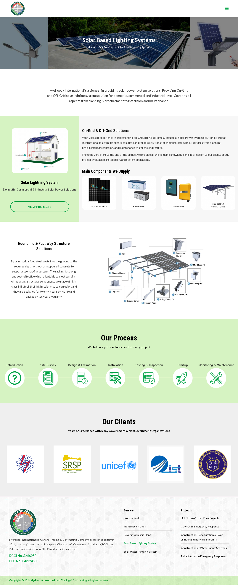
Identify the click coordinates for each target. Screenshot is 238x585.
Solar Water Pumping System (140, 551)
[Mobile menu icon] (227, 8)
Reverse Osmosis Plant (137, 534)
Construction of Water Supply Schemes (204, 547)
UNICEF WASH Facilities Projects (200, 518)
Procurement (131, 518)
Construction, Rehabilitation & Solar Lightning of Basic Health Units (202, 537)
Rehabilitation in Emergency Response (203, 556)
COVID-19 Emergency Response (200, 526)
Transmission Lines (135, 526)
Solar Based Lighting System (140, 543)
